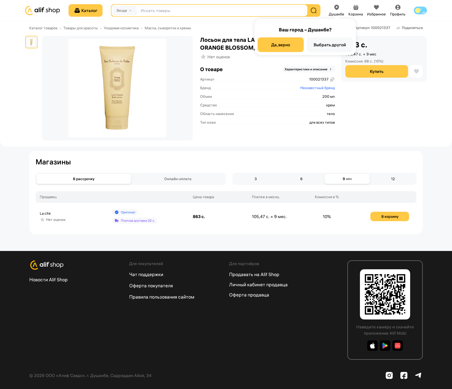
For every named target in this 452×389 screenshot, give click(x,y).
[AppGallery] (397, 345)
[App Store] (372, 345)
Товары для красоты (80, 28)
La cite (45, 213)
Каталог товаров (43, 28)
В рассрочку (83, 178)
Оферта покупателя (151, 286)
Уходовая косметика (121, 28)
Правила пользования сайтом (161, 297)
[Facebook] (404, 375)
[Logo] (76, 265)
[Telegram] (418, 375)
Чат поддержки (146, 274)
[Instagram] (389, 375)
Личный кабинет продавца (258, 285)
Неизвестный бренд (317, 87)
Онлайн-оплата (177, 178)
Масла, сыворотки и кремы (168, 28)
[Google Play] (385, 345)
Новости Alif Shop (48, 280)
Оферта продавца (249, 295)
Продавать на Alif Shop (254, 274)
